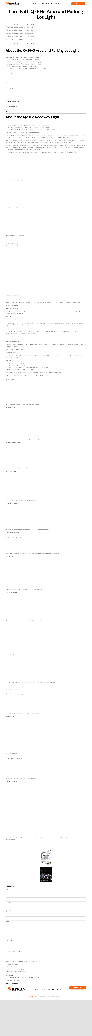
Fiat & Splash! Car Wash (12, 106)
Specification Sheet (10, 886)
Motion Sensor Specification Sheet (16, 971)
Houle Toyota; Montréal (12, 88)
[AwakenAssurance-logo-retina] (13, 2)
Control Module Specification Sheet (16, 970)
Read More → (9, 93)
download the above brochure (14, 983)
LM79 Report (10, 966)
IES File (9, 968)
